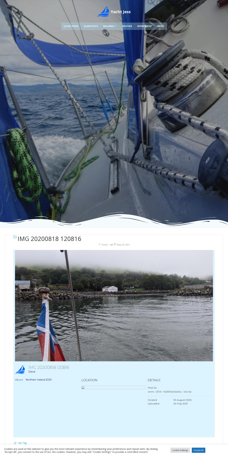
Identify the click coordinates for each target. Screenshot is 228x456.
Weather (127, 26)
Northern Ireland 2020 (39, 379)
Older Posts (91, 26)
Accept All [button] (198, 450)
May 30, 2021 (123, 244)
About (160, 26)
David (105, 244)
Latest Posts (71, 26)
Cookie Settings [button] (180, 450)
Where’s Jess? (144, 26)
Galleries (108, 26)
